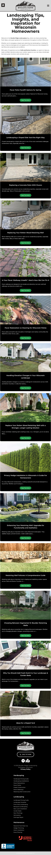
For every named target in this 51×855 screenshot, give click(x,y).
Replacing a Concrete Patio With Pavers (25, 185)
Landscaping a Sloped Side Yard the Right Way (25, 137)
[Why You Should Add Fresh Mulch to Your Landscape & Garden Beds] (25, 669)
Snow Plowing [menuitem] (18, 832)
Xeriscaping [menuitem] (17, 815)
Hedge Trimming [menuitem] (19, 828)
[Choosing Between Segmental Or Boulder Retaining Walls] (25, 619)
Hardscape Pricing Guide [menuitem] (21, 779)
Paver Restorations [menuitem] (19, 783)
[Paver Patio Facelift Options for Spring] (25, 86)
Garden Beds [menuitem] (17, 811)
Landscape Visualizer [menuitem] (20, 802)
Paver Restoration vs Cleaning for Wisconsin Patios (25, 328)
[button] (25, 100)
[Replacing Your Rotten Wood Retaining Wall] (25, 229)
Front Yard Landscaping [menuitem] (21, 804)
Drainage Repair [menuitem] (18, 817)
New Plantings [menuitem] (18, 813)
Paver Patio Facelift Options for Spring (25, 90)
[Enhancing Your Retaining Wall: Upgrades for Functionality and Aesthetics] (25, 521)
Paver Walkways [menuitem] (18, 789)
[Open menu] (48, 5)
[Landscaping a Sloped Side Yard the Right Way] (25, 133)
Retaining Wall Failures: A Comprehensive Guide (25, 575)
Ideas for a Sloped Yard (25, 723)
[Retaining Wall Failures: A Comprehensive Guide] (25, 571)
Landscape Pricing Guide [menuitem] (21, 800)
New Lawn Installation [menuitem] (20, 809)
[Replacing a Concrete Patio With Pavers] (25, 181)
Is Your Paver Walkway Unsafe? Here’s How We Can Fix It (25, 280)
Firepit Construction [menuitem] (19, 787)
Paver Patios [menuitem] (17, 785)
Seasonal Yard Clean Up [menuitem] (21, 826)
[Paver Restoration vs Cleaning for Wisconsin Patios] (25, 324)
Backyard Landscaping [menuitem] (20, 806)
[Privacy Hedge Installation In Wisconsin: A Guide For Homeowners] (25, 471)
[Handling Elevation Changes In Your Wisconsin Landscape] (25, 371)
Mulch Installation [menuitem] (19, 830)
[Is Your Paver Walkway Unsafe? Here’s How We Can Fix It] (25, 276)
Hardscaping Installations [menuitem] (21, 781)
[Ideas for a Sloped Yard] (25, 719)
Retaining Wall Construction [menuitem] (22, 791)
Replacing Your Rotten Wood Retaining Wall (25, 233)
